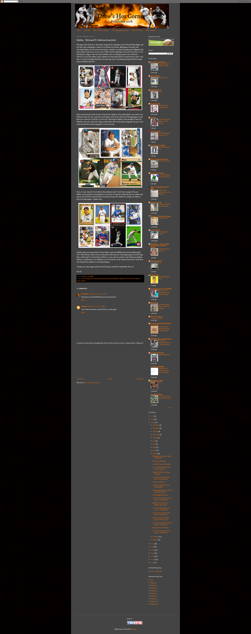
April (154, 450)
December (156, 425)
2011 (152, 553)
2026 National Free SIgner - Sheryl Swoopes (164, 121)
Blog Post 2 (154, 585)
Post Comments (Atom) (92, 383)
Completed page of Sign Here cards (164, 65)
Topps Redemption (164, 354)
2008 (153, 563)
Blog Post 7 (154, 599)
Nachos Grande (155, 104)
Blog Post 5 (154, 593)
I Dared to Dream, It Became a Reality (165, 205)
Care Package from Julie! (160, 495)
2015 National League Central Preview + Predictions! (162, 499)
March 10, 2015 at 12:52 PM (98, 294)
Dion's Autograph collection (159, 159)
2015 (152, 422)
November (156, 428)
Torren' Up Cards (156, 202)
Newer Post (80, 379)
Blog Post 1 (154, 583)
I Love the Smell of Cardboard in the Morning (161, 324)
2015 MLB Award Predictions (161, 464)
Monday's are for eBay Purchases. (164, 106)
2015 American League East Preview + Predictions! (161, 532)
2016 (152, 419)
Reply (83, 300)
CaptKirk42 (85, 294)
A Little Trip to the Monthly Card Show (165, 397)
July (154, 441)
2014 (152, 544)
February (156, 537)
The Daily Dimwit (156, 394)
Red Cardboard (155, 131)
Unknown (84, 306)
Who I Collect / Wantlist (101, 30)
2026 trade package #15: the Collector (164, 176)
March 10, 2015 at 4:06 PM (96, 306)
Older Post (140, 379)
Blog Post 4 (154, 591)
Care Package (85, 279)
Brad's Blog (154, 303)
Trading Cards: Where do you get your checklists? (164, 370)
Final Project (155, 604)
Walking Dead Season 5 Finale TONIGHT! (161, 457)
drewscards (93, 279)
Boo (160, 382)
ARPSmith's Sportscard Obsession (161, 339)
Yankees (83, 281)
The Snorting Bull (156, 261)
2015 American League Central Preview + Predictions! (162, 524)
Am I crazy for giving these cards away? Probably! (164, 292)
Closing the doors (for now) (164, 250)
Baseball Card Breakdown (159, 62)
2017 (152, 416)
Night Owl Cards (156, 90)
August (155, 438)
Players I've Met (137, 30)
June (154, 444)
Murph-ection (163, 78)
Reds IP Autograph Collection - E (164, 134)
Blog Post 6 (154, 596)
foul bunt (153, 118)
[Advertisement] (110, 361)
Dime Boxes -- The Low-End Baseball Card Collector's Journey (160, 245)
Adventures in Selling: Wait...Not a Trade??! (165, 192)
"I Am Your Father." (158, 482)
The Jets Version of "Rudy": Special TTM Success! (161, 519)
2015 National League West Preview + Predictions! (161, 478)
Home (79, 30)
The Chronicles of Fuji (158, 145)
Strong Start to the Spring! (160, 528)
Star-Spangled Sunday (163, 233)
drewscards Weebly (156, 571)
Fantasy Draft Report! (159, 461)
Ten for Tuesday (150, 30)
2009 (153, 559)
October (155, 431)
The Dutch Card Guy (157, 353)
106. (160, 263)
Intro (152, 580)
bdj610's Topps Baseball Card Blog (160, 188)
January (155, 540)
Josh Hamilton (115, 279)
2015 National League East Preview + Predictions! (161, 509)
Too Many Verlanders (157, 173)
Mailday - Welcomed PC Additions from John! (160, 504)
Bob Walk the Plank (157, 381)
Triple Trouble (163, 218)
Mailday (122, 279)
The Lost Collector (157, 317)
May (154, 447)
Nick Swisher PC (129, 279)
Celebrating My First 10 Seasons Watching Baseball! (162, 491)
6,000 (160, 92)
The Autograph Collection (120, 30)
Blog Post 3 (154, 588)
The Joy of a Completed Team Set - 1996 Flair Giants (165, 342)
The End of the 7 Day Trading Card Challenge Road (164, 329)
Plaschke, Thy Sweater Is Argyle (161, 216)
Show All (171, 407)
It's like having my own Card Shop (161, 289)
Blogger (133, 629)
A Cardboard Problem (157, 367)
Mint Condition (155, 76)
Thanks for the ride (156, 318)
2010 (152, 556)
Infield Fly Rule (156, 230)
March (155, 453)
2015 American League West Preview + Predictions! (161, 514)
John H (99, 279)
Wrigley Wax (155, 275)
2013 (152, 547)
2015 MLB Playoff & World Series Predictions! (161, 468)
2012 (152, 550)
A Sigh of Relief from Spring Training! (161, 473)
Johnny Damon (105, 279)
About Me (87, 30)
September (156, 435)
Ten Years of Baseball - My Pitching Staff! (160, 486)
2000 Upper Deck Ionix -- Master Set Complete (164, 306)
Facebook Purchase (164, 161)
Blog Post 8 (154, 601)
